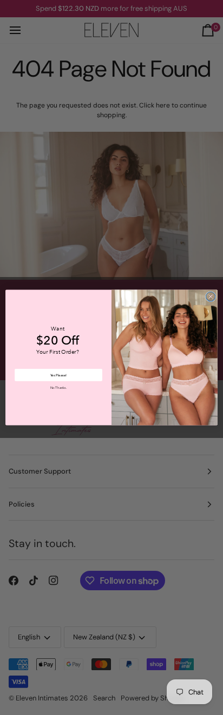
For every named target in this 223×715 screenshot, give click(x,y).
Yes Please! (58, 375)
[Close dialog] (210, 296)
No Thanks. (58, 388)
